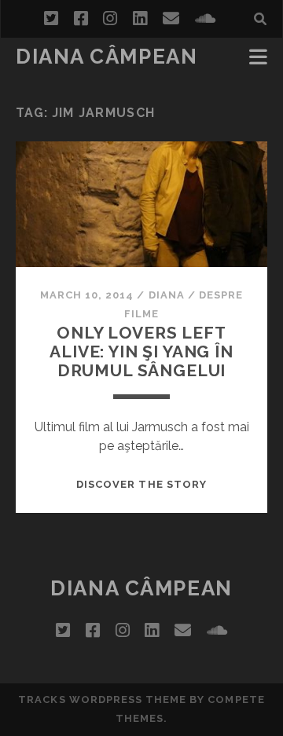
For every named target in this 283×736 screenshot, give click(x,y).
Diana (167, 295)
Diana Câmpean (106, 56)
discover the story (141, 484)
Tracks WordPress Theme (102, 699)
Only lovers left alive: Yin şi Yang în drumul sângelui (141, 351)
